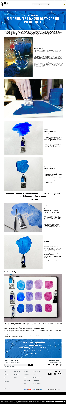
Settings (51, 401)
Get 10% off (56, 0)
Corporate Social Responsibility (7, 379)
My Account (16, 372)
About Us (5, 372)
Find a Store (6, 374)
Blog (5, 377)
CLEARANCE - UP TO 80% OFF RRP (54, 9)
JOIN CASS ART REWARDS (12, 9)
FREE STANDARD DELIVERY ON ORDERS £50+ (33, 9)
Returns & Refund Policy (37, 377)
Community (26, 371)
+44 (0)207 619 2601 (62, 0)
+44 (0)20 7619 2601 (16, 389)
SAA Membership (26, 374)
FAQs (34, 374)
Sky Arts (25, 383)
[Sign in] (60, 4)
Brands (15, 377)
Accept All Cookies (60, 401)
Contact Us (35, 372)
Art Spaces (25, 377)
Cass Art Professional (27, 372)
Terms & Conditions (36, 380)
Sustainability (6, 381)
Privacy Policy (16, 402)
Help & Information (36, 371)
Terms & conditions (12, 366)
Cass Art (5, 371)
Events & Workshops (27, 380)
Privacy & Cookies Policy (37, 383)
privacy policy (8, 366)
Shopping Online (17, 371)
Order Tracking (16, 374)
